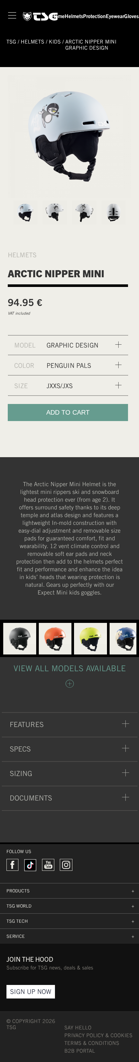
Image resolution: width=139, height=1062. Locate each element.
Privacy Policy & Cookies (98, 1035)
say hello (77, 1028)
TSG (11, 42)
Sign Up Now (30, 991)
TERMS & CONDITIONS (91, 1043)
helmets (32, 42)
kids (55, 42)
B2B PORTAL (79, 1051)
